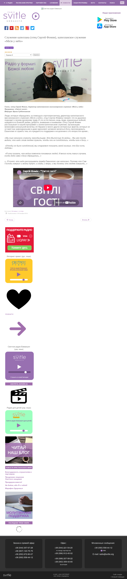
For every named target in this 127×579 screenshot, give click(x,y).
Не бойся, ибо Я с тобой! (16, 485)
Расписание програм (24, 3)
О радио (9, 3)
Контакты (102, 3)
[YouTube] (11, 28)
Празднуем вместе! (13, 482)
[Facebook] (6, 28)
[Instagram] (27, 28)
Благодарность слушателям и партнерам (18, 473)
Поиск (112, 3)
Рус (122, 3)
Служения (54, 3)
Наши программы (80, 3)
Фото (93, 3)
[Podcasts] (16, 28)
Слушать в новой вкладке (19, 377)
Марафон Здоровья (14, 488)
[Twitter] (32, 28)
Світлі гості (9, 48)
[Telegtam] (22, 28)
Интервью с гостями (18, 211)
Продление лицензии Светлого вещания (14, 478)
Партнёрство (41, 3)
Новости (66, 3)
